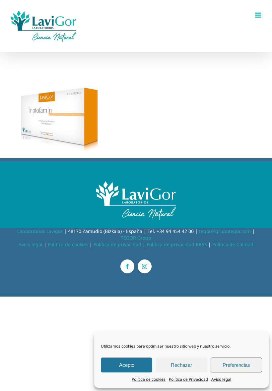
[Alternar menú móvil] (258, 15)
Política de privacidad (117, 244)
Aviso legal (221, 379)
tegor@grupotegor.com (225, 231)
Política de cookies (149, 379)
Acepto (126, 365)
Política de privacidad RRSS (177, 244)
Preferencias (236, 365)
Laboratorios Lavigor (40, 231)
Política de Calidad (232, 244)
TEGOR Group (136, 238)
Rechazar (181, 365)
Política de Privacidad (188, 379)
